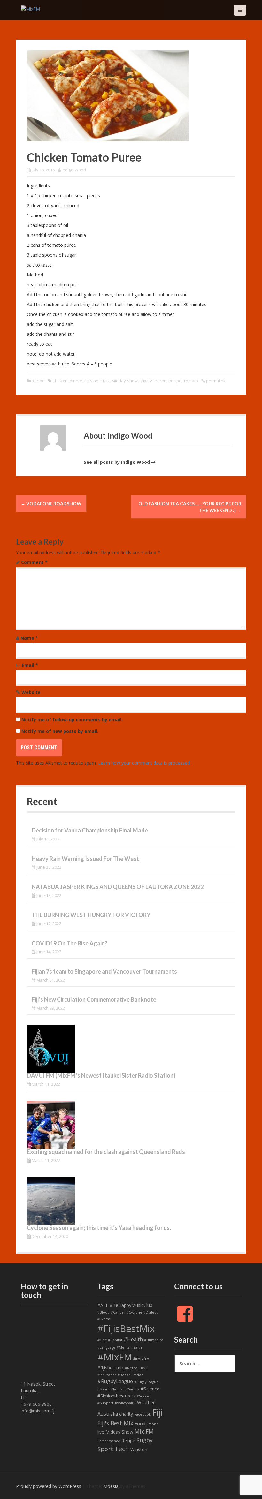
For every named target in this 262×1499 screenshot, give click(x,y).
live (100, 1432)
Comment (34, 562)
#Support (105, 1403)
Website (31, 692)
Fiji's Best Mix (97, 381)
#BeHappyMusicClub (131, 1305)
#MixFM (114, 1357)
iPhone (152, 1424)
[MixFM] (30, 8)
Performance (108, 1441)
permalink (215, 381)
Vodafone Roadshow (51, 503)
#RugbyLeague (115, 1381)
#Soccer (144, 1396)
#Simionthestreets (116, 1396)
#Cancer (118, 1312)
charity (126, 1414)
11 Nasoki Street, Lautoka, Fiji (39, 1390)
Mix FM (146, 381)
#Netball (132, 1368)
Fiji (157, 1412)
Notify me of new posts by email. (59, 731)
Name (29, 638)
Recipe (38, 381)
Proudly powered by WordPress (48, 1486)
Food (140, 1423)
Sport (105, 1449)
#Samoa (133, 1389)
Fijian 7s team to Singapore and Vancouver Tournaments (104, 971)
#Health (133, 1339)
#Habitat (115, 1340)
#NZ (144, 1368)
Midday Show (125, 381)
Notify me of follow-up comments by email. (72, 720)
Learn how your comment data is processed (144, 763)
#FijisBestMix (126, 1328)
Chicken (60, 381)
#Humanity (153, 1340)
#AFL (102, 1305)
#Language (106, 1347)
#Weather (144, 1402)
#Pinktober (106, 1375)
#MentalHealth (129, 1347)
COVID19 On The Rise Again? (69, 943)
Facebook (142, 1414)
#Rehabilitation (130, 1375)
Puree (160, 381)
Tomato (190, 381)
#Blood (103, 1312)
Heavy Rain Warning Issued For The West (85, 858)
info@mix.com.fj (37, 1411)
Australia (107, 1413)
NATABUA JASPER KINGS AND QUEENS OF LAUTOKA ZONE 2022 (118, 886)
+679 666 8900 (36, 1404)
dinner (76, 381)
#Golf (102, 1340)
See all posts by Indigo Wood (117, 462)
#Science (150, 1389)
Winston (138, 1449)
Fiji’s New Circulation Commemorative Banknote (94, 999)
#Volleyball (124, 1403)
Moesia (111, 1486)
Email (30, 665)
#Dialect (150, 1312)
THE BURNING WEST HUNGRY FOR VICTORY (91, 914)
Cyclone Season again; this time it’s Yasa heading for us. (99, 1227)
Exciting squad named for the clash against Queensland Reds (106, 1151)
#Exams (103, 1319)
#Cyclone (134, 1312)
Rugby (144, 1440)
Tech (121, 1448)
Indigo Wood (74, 170)
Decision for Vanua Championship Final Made (90, 830)
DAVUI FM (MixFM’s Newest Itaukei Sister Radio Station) (101, 1075)
